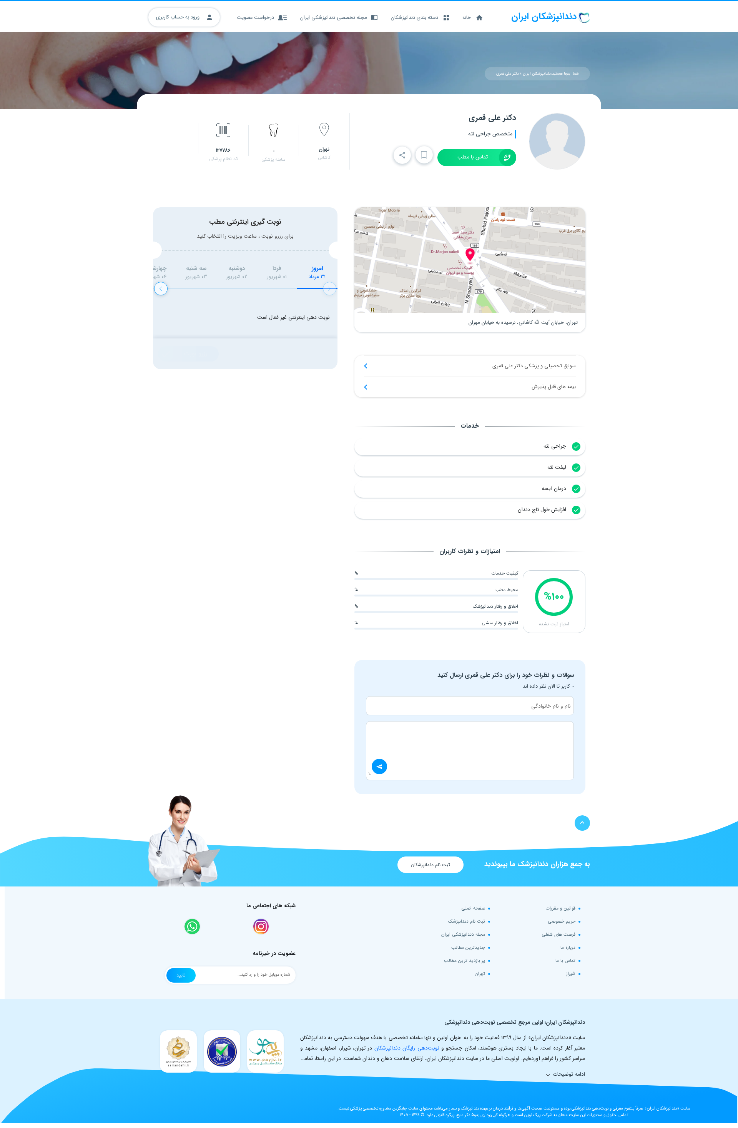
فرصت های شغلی (558, 934)
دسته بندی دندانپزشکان (414, 17)
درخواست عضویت (255, 17)
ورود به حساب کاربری (178, 17)
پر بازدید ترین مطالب (464, 960)
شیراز (570, 973)
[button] (161, 288)
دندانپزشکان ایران (537, 74)
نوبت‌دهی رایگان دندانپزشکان (406, 1048)
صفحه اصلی (473, 908)
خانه (466, 17)
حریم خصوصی (561, 921)
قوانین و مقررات (560, 908)
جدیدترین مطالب (468, 947)
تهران (480, 973)
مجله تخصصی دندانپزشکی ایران (333, 17)
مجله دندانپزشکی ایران (463, 934)
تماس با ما (565, 960)
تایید (181, 975)
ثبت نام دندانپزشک (466, 921)
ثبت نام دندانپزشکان (430, 864)
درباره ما (567, 947)
